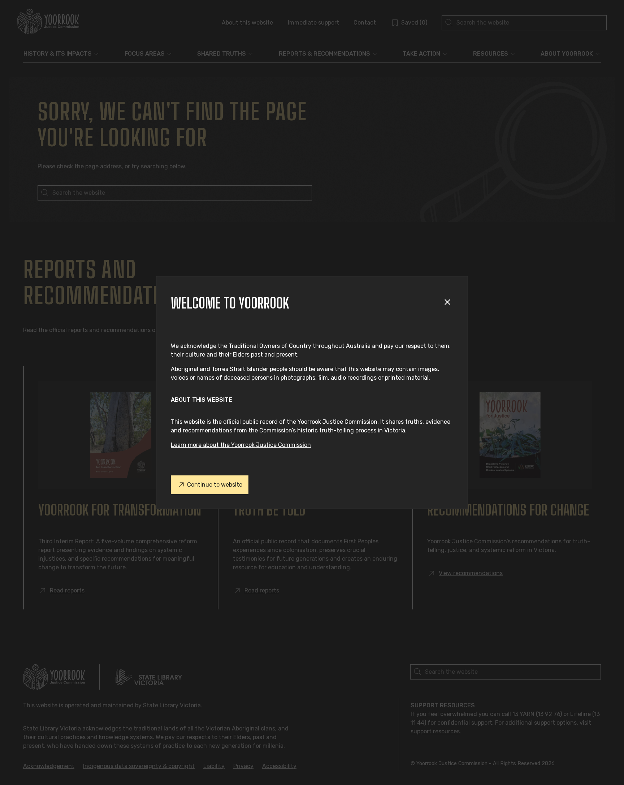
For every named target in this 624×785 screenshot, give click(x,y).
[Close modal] (448, 303)
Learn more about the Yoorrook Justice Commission (241, 444)
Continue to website (214, 484)
